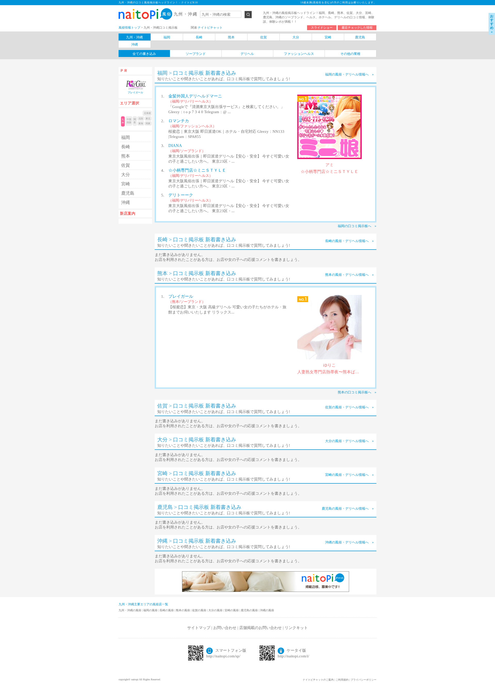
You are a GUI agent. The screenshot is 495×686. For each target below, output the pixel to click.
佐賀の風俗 (199, 610)
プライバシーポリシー (363, 679)
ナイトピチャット (210, 27)
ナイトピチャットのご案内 (318, 679)
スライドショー (322, 27)
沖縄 (125, 202)
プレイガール (180, 296)
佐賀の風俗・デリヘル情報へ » (349, 407)
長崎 (125, 146)
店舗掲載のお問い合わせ (260, 628)
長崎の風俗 (167, 610)
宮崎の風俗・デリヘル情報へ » (349, 475)
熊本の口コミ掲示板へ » (357, 392)
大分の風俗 (215, 610)
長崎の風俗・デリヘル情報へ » (349, 241)
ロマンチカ (178, 121)
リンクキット (296, 628)
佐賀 (125, 165)
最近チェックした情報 (357, 27)
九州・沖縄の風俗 (130, 610)
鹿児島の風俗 (250, 610)
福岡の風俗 (150, 610)
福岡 (125, 137)
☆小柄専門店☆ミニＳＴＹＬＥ (197, 170)
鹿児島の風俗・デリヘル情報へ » (348, 508)
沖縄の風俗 (267, 610)
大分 (125, 174)
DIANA (175, 145)
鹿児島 (127, 193)
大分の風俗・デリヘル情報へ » (349, 441)
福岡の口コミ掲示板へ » (357, 226)
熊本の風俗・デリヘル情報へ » (349, 275)
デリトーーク (180, 195)
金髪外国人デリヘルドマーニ (195, 96)
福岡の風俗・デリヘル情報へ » (349, 74)
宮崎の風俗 (232, 610)
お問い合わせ (224, 628)
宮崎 (125, 183)
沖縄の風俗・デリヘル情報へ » (349, 542)
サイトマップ (198, 628)
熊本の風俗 (183, 610)
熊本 (125, 156)
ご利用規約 (342, 679)
